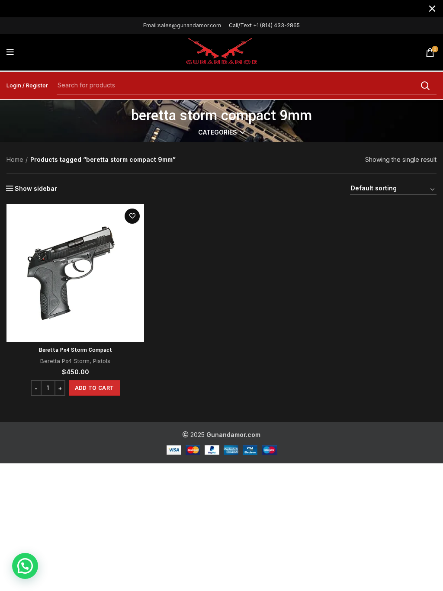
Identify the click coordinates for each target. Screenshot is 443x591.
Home (14, 159)
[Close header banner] (432, 8)
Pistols (101, 360)
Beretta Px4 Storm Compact (75, 350)
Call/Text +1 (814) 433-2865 (264, 25)
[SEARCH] (425, 86)
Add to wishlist (132, 216)
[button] (94, 388)
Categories (217, 132)
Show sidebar (36, 189)
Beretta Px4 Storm (65, 360)
